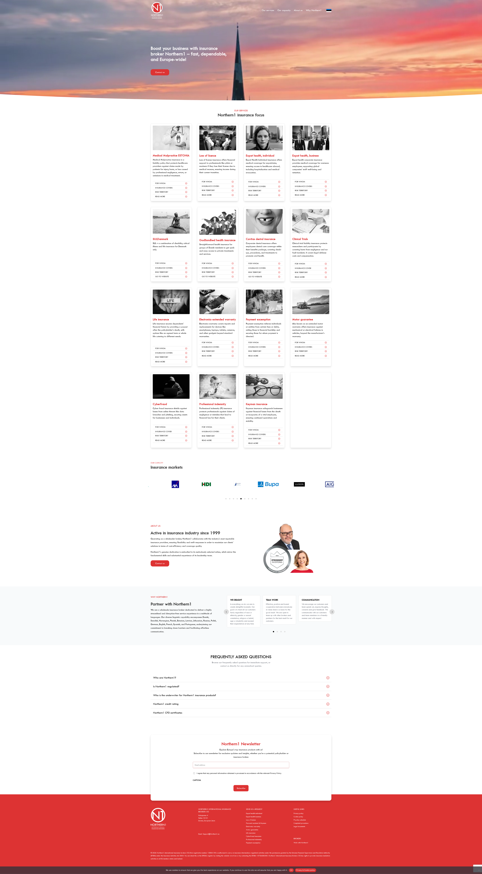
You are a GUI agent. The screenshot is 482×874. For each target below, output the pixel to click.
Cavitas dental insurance (260, 239)
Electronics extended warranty (217, 319)
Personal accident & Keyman (256, 823)
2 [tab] (229, 498)
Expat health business (253, 817)
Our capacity (284, 10)
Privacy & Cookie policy (305, 870)
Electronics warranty (253, 826)
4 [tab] (237, 498)
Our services (268, 10)
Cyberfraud (160, 404)
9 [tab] (256, 498)
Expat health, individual (260, 155)
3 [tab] (233, 498)
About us (298, 10)
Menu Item (328, 13)
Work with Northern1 (301, 843)
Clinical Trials (300, 239)
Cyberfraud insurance (253, 836)
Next (332, 611)
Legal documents (299, 826)
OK (291, 870)
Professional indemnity (212, 404)
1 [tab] (226, 498)
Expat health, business (305, 155)
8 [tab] (252, 498)
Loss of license (251, 820)
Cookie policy (298, 817)
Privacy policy (298, 813)
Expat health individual (254, 813)
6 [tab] (244, 498)
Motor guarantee (302, 319)
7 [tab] (248, 498)
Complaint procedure (301, 823)
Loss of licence (207, 155)
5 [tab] (241, 498)
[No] (479, 870)
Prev (226, 611)
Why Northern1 (314, 10)
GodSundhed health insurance (217, 240)
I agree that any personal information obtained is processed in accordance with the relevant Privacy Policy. (239, 773)
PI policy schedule (300, 820)
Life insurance (161, 319)
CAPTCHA (197, 780)
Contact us (160, 72)
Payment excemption (258, 319)
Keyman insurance (256, 404)
